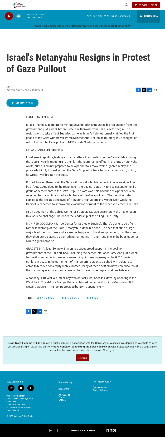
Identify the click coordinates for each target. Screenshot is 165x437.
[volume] (18, 16)
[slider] (23, 16)
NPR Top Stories (70, 298)
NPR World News (45, 298)
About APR (64, 395)
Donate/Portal (147, 5)
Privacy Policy (65, 382)
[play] (8, 16)
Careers (62, 400)
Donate (82, 358)
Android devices (101, 390)
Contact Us (64, 397)
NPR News (92, 298)
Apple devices (100, 387)
